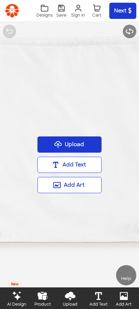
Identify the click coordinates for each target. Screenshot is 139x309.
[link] (12, 11)
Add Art (74, 184)
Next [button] (120, 10)
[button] (61, 11)
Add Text (74, 164)
